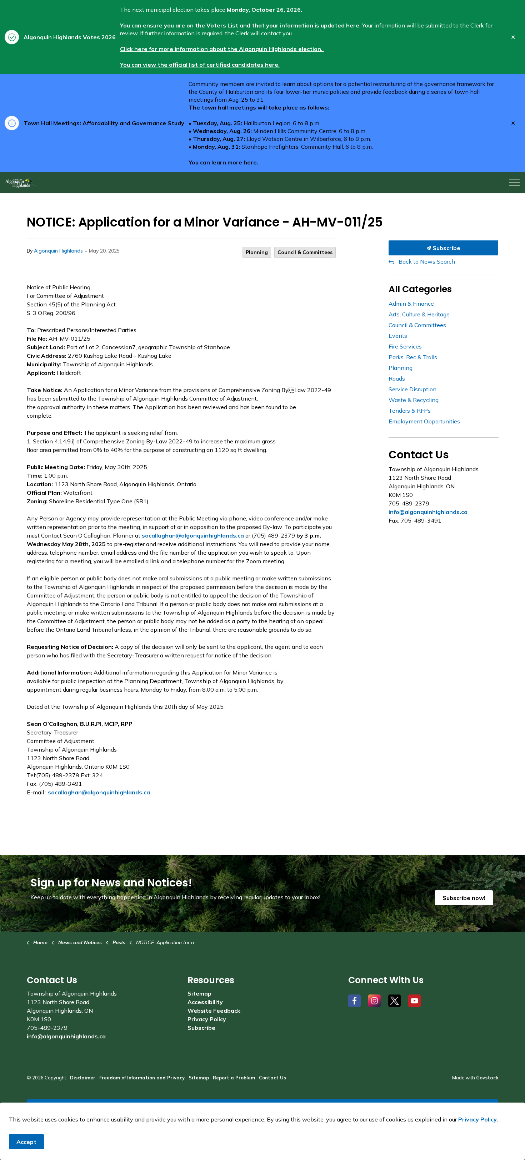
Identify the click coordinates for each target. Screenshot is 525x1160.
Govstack (487, 1077)
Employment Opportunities (424, 421)
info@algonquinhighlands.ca (428, 511)
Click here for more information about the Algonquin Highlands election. (222, 48)
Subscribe (445, 247)
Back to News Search (427, 261)
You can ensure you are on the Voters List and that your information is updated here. (240, 25)
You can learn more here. (224, 162)
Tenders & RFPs (410, 410)
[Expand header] (514, 182)
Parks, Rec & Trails (413, 357)
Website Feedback (214, 1010)
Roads (397, 378)
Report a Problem (234, 1077)
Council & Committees (305, 252)
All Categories (420, 289)
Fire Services (405, 346)
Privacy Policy (207, 1019)
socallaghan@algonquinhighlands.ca (193, 535)
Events (398, 335)
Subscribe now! (463, 897)
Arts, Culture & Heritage (419, 314)
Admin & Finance (411, 303)
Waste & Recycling (414, 399)
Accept (26, 1141)
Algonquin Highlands (58, 251)
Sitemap (199, 993)
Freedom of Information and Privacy (142, 1077)
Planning (257, 252)
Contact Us (272, 1077)
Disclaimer (82, 1077)
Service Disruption (412, 389)
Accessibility (205, 1002)
